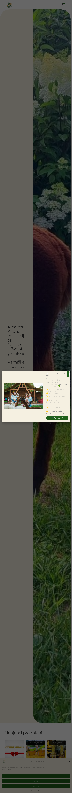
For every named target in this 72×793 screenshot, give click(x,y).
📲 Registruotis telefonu (57, 418)
